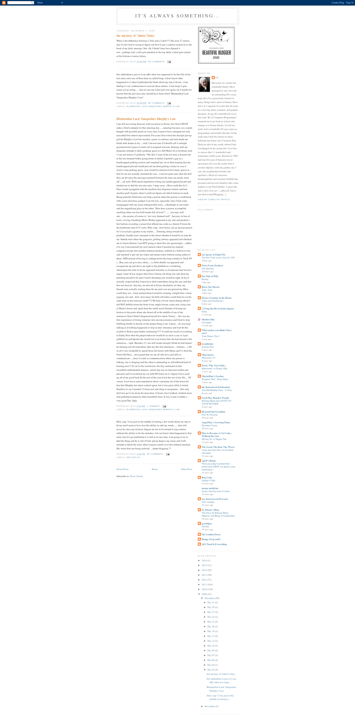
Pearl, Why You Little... (214, 365)
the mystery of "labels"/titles (135, 35)
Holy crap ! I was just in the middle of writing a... (220, 697)
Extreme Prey (208, 346)
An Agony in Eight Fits (213, 254)
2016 (204, 560)
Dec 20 (211, 626)
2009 (204, 594)
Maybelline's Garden (213, 376)
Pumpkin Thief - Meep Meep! (215, 379)
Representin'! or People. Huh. (215, 368)
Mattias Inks (208, 319)
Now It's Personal (209, 414)
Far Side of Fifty (210, 276)
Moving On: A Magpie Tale (214, 438)
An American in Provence (215, 499)
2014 (204, 570)
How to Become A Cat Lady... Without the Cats (217, 434)
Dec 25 (211, 616)
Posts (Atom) (136, 476)
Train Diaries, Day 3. (211, 336)
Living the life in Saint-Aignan (218, 308)
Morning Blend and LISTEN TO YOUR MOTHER (216, 402)
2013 (204, 574)
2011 (204, 584)
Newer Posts (122, 469)
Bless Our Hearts (210, 287)
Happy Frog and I (211, 539)
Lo (216, 78)
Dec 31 (211, 602)
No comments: (157, 62)
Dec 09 (211, 650)
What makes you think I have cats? (217, 331)
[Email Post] (169, 62)
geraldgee (207, 523)
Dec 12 (211, 640)
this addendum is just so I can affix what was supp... (221, 680)
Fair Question (208, 268)
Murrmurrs (208, 354)
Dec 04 (211, 664)
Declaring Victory (209, 425)
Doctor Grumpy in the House (217, 297)
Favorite (205, 526)
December (210, 598)
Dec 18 (211, 631)
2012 (204, 579)
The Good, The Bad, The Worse (218, 447)
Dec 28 (211, 607)
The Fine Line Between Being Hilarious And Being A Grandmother (218, 514)
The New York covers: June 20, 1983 (218, 257)
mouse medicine (210, 488)
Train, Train (207, 289)
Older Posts (186, 469)
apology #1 (133, 457)
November (210, 706)
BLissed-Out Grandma (213, 411)
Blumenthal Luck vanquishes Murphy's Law (153, 106)
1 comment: (154, 406)
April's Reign (209, 460)
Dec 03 (211, 669)
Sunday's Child (208, 480)
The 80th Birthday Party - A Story (217, 390)
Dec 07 (211, 655)
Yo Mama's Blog (210, 509)
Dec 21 (211, 621)
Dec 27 (211, 612)
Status (204, 311)
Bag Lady (207, 477)
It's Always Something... (177, 15)
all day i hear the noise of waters (216, 491)
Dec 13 (211, 636)
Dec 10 (211, 645)
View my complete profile (214, 200)
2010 (204, 589)
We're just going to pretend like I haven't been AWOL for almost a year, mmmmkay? (219, 466)
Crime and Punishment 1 (213, 300)
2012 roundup (208, 501)
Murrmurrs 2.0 (208, 357)
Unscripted (206, 322)
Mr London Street (211, 534)
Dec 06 (211, 660)
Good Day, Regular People (215, 397)
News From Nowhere (212, 265)
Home (155, 469)
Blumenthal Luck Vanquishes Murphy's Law (146, 118)
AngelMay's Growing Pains (216, 422)
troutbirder (208, 343)
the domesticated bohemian (216, 387)
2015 (204, 565)
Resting (205, 279)
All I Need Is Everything (214, 544)
